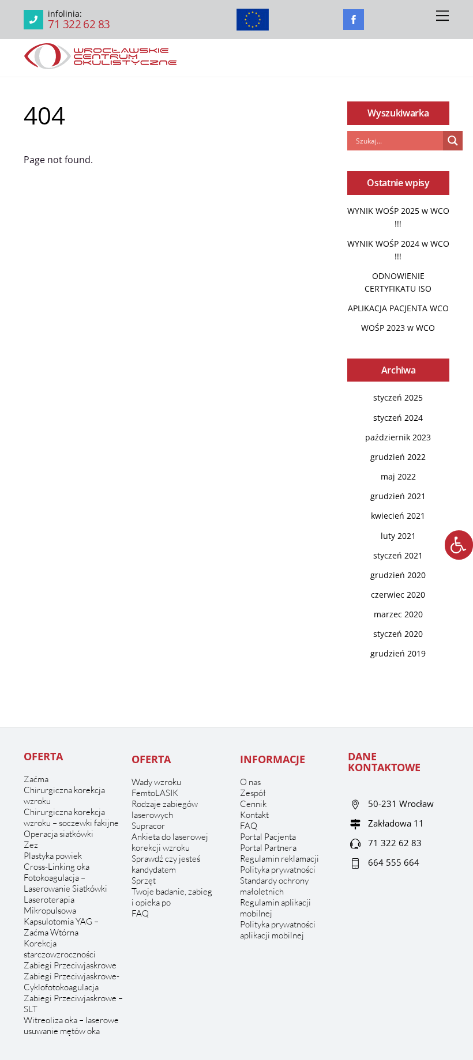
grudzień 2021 (398, 496)
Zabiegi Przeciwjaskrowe (70, 965)
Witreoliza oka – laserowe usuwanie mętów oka (71, 1025)
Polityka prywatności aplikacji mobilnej (278, 930)
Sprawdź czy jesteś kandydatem (166, 864)
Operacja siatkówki (58, 833)
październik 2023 (398, 437)
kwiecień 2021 (398, 515)
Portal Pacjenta (268, 836)
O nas (250, 781)
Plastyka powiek (53, 855)
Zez (31, 844)
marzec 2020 (398, 614)
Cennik (253, 803)
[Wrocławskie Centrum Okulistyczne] (100, 64)
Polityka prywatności (278, 869)
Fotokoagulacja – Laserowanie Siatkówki (65, 883)
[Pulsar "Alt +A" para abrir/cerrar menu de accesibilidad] (459, 545)
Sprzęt (144, 880)
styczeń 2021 (398, 555)
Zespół (253, 792)
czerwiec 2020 (398, 594)
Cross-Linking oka (56, 866)
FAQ (140, 913)
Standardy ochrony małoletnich (274, 886)
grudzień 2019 (398, 653)
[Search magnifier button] (453, 140)
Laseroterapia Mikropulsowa (50, 905)
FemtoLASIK (155, 792)
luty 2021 (398, 535)
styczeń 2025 (398, 397)
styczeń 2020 (398, 633)
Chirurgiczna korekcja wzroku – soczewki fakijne (71, 817)
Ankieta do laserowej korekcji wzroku (170, 842)
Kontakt (254, 814)
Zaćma (36, 779)
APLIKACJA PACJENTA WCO (398, 308)
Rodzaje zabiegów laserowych (165, 809)
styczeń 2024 (398, 417)
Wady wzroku (156, 781)
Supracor (148, 825)
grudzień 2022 (398, 456)
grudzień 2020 (398, 574)
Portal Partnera (268, 847)
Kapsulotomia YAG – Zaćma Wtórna (61, 927)
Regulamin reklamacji (279, 858)
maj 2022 (398, 476)
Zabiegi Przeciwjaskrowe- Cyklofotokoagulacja (71, 982)
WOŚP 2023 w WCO (398, 327)
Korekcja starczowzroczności (60, 949)
